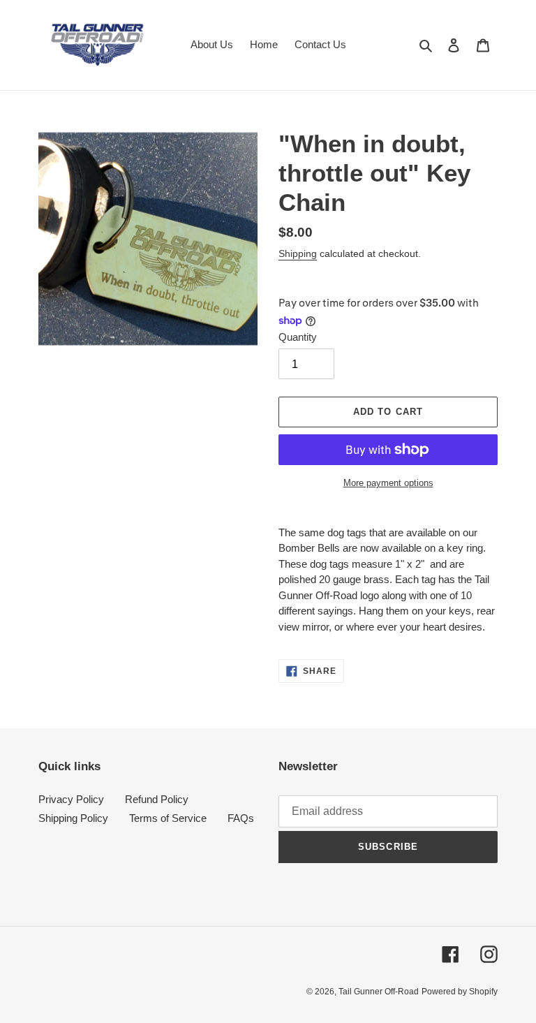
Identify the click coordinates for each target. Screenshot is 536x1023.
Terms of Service (168, 818)
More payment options (388, 483)
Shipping (297, 253)
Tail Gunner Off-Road (378, 991)
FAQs (241, 818)
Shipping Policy (73, 818)
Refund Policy (156, 799)
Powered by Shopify (460, 991)
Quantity (297, 337)
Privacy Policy (71, 799)
